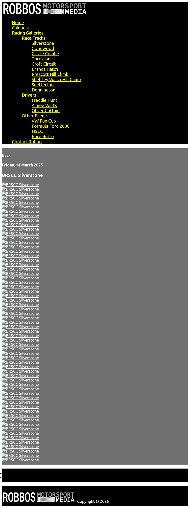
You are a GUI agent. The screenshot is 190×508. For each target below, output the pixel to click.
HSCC (37, 131)
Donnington (43, 89)
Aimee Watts (44, 105)
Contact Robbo (27, 141)
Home (18, 22)
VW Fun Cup (44, 120)
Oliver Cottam (46, 110)
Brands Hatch (45, 69)
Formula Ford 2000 (51, 126)
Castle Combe (45, 53)
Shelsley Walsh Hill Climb (56, 79)
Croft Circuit (44, 63)
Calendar (20, 27)
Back (6, 155)
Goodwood (43, 48)
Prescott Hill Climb (50, 74)
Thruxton (41, 58)
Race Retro (43, 136)
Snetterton (43, 84)
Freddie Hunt (44, 100)
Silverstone (43, 43)
